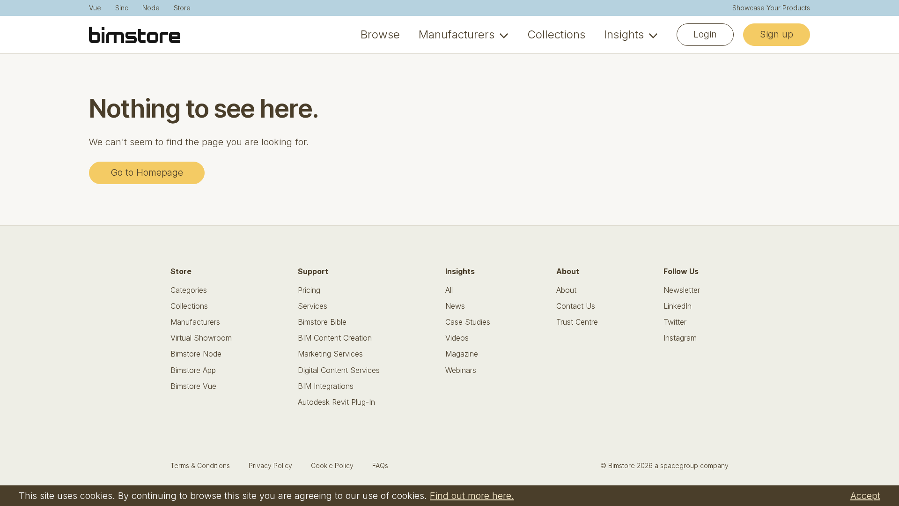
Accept (865, 495)
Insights (624, 34)
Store (182, 8)
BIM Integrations (326, 386)
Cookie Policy (332, 465)
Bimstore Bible (322, 322)
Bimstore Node (195, 354)
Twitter (674, 322)
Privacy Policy (270, 465)
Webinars (460, 370)
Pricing (309, 290)
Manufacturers (456, 34)
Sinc (121, 8)
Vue (95, 8)
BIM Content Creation (335, 338)
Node (151, 8)
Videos (457, 338)
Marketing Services (330, 354)
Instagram (680, 338)
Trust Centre (577, 322)
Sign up (776, 34)
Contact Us (575, 306)
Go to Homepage (147, 172)
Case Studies (467, 322)
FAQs (380, 465)
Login (705, 34)
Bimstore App (193, 370)
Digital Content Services (339, 370)
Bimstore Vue (193, 386)
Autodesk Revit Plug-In (336, 402)
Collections (556, 34)
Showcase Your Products (771, 8)
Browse (380, 34)
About (566, 290)
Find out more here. (472, 495)
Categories (188, 290)
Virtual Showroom (201, 338)
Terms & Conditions (200, 465)
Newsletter (681, 290)
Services (312, 306)
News (455, 306)
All (449, 290)
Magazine (461, 354)
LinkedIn (677, 306)
